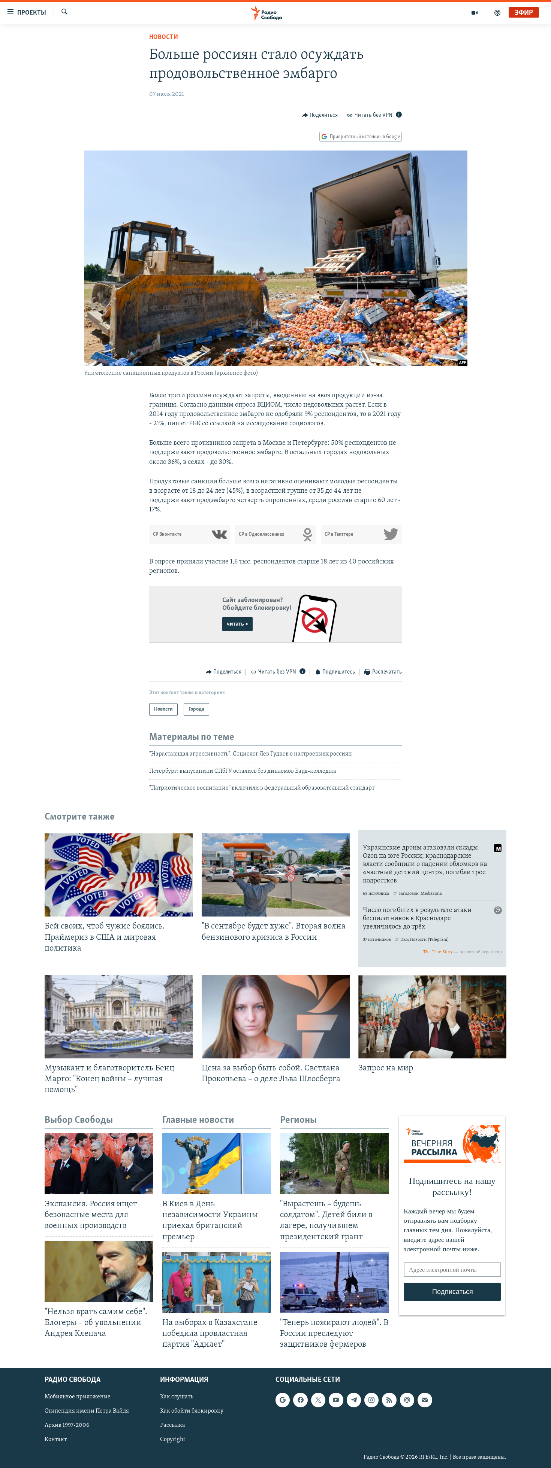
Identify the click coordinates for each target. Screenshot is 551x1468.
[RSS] (389, 1400)
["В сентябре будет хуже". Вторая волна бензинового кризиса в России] (276, 875)
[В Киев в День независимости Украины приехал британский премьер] (216, 1163)
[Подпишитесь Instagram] (371, 1400)
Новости (163, 37)
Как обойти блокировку (191, 1411)
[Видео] (474, 12)
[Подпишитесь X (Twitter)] (318, 1400)
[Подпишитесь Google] (283, 1400)
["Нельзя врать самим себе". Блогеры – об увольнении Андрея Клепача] (99, 1271)
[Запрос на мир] (432, 1016)
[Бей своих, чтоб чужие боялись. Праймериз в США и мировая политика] (119, 875)
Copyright (172, 1440)
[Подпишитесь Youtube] (336, 1400)
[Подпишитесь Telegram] (354, 1400)
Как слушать (176, 1397)
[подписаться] (425, 1400)
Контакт (56, 1440)
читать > (237, 624)
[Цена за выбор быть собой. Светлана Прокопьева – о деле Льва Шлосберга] (276, 1016)
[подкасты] (497, 12)
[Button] (320, 115)
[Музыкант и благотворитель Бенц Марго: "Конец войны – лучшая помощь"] (119, 1016)
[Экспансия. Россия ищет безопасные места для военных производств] (99, 1163)
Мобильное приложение (78, 1397)
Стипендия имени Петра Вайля (87, 1411)
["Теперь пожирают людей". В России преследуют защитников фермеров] (334, 1282)
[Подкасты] (407, 1400)
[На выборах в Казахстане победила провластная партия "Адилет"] (216, 1282)
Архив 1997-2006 (67, 1426)
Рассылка (172, 1426)
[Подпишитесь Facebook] (300, 1400)
